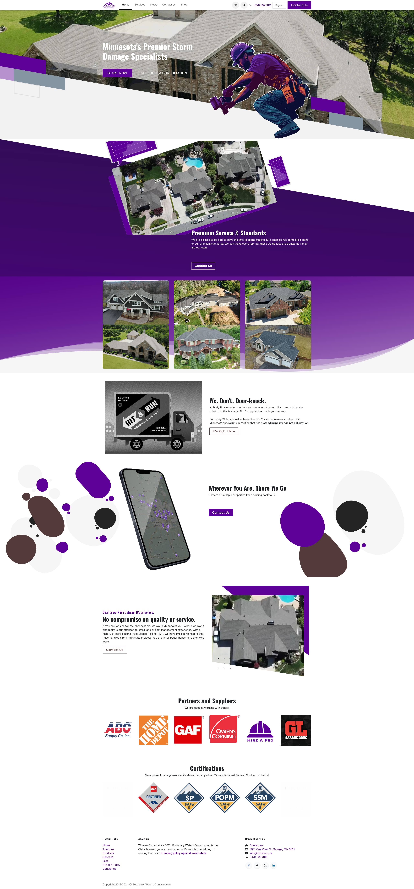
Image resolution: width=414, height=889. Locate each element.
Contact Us (299, 5)
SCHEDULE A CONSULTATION (164, 73)
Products (108, 853)
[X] (265, 865)
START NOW (117, 73)
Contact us (109, 868)
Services (108, 857)
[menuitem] (125, 5)
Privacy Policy (111, 864)
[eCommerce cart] (235, 5)
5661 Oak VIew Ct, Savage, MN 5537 (272, 849)
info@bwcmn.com (261, 853)
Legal (106, 860)
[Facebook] (248, 865)
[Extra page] (257, 865)
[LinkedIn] (273, 865)
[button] (244, 5)
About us (108, 849)
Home (106, 845)
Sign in (279, 5)
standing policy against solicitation (183, 853)
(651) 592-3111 (262, 5)
